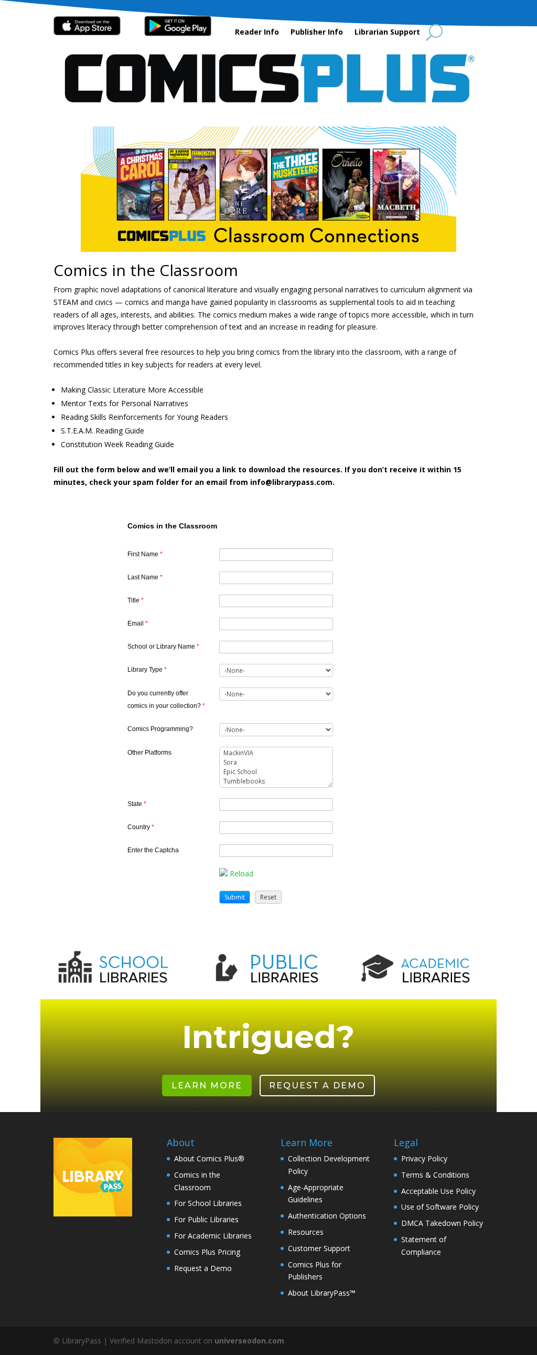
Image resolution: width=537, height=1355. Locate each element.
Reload (241, 873)
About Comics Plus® (209, 1158)
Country (140, 827)
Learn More (206, 1086)
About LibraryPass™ (322, 1293)
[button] (234, 897)
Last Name (145, 577)
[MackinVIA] (276, 753)
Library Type (147, 669)
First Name (145, 554)
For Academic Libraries (213, 1236)
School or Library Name (163, 646)
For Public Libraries (206, 1219)
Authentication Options (327, 1216)
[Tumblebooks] (276, 781)
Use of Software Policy (440, 1207)
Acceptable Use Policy (438, 1191)
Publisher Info (317, 32)
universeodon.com (249, 1341)
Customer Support (319, 1248)
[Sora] (276, 762)
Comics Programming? (160, 729)
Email (137, 623)
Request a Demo (317, 1086)
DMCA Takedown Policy (442, 1223)
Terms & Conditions (435, 1175)
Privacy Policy (424, 1158)
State (136, 804)
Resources (306, 1232)
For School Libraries (208, 1203)
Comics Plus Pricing (207, 1252)
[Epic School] (276, 772)
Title (135, 600)
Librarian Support (387, 32)
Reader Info (257, 32)
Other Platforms (149, 752)
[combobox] (276, 670)
